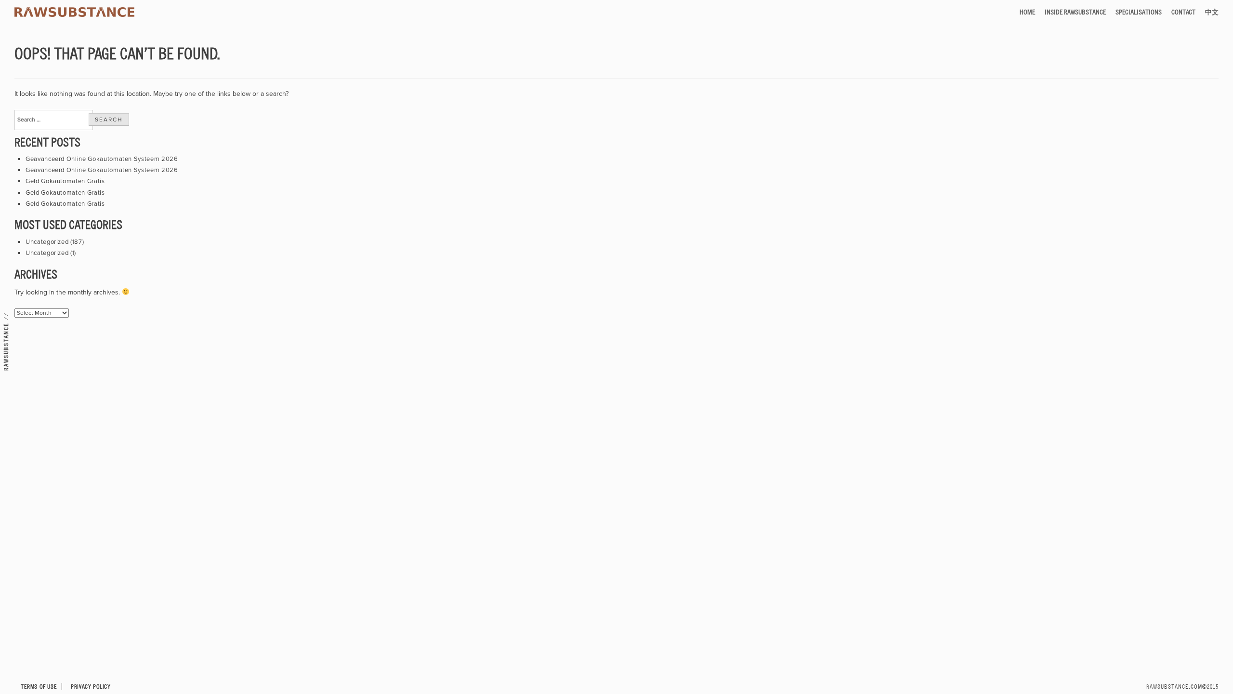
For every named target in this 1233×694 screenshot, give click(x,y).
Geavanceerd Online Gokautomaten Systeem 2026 (102, 159)
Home (1027, 12)
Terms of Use (39, 686)
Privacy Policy (90, 686)
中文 (1212, 12)
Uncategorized (47, 242)
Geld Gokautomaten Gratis (65, 181)
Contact (1183, 12)
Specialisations (1138, 12)
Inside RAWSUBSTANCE (1075, 12)
